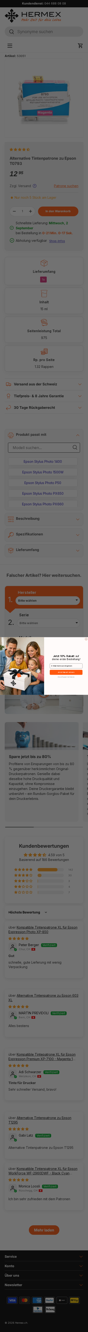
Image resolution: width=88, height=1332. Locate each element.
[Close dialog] (86, 639)
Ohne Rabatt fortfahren (65, 677)
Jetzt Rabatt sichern (65, 672)
